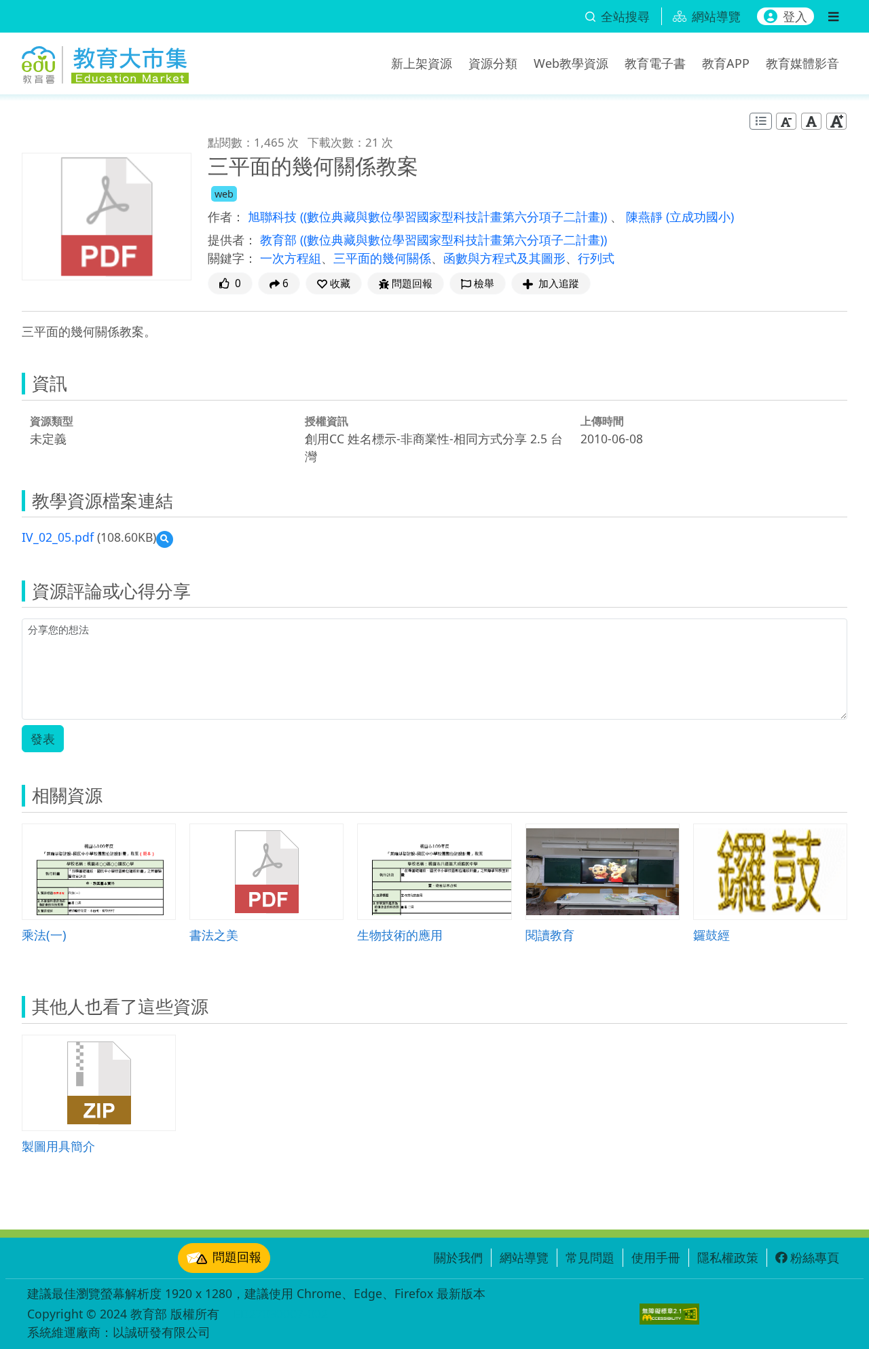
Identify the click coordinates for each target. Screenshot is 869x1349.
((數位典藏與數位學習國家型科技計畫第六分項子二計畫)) (455, 216)
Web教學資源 (571, 63)
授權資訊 (326, 420)
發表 (43, 739)
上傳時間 (602, 420)
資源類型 (51, 420)
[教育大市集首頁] (105, 61)
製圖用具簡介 (58, 1145)
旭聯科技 (274, 216)
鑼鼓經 (711, 934)
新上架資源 (421, 63)
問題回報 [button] (412, 283)
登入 (795, 16)
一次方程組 (290, 258)
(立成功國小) (700, 216)
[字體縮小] (786, 121)
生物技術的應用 (400, 934)
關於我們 (458, 1257)
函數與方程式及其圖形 (504, 258)
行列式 (596, 258)
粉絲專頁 (814, 1257)
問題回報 (236, 1257)
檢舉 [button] (484, 283)
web (224, 193)
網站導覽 (524, 1257)
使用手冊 (655, 1257)
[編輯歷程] (761, 121)
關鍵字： (232, 258)
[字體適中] (811, 121)
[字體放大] (836, 121)
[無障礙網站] (669, 1314)
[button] (334, 283)
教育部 (280, 240)
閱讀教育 (549, 934)
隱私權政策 (727, 1257)
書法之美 (213, 934)
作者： (226, 216)
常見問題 (590, 1257)
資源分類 (492, 63)
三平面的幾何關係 (382, 258)
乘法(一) (44, 934)
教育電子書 (655, 63)
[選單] (833, 16)
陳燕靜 (646, 216)
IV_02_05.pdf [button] (58, 537)
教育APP (726, 63)
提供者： (232, 240)
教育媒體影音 (802, 63)
